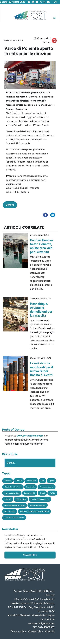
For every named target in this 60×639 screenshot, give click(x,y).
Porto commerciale (11, 493)
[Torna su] (55, 633)
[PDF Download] (54, 40)
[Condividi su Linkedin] (53, 214)
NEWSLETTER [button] (30, 555)
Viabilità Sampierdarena (14, 517)
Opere (51, 481)
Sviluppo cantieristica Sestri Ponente (34, 511)
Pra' (42, 481)
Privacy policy (18, 631)
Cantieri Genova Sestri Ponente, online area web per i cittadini (41, 246)
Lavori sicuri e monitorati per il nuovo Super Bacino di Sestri (41, 369)
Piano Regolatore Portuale (14, 505)
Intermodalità (29, 493)
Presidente (30, 487)
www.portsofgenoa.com (30, 435)
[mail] (48, 2)
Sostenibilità (21, 499)
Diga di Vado (9, 511)
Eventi (42, 493)
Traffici (52, 493)
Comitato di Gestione (12, 487)
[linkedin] (33, 2)
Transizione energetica (40, 499)
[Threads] (44, 2)
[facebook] (29, 2)
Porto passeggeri (46, 487)
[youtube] (37, 2)
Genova (10, 204)
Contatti (49, 631)
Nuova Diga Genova (37, 505)
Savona (19, 481)
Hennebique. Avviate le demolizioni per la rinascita (41, 309)
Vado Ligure (31, 481)
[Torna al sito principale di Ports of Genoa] (24, 574)
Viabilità (7, 499)
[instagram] (41, 2)
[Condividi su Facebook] (46, 214)
